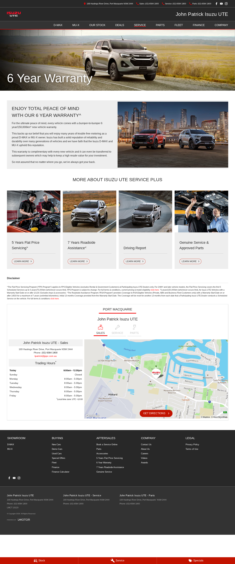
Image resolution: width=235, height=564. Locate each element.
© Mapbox (205, 417)
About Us (145, 449)
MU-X (75, 25)
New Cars (56, 444)
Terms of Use (192, 449)
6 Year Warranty (103, 462)
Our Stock (97, 25)
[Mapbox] (93, 416)
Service (140, 25)
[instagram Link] (226, 4)
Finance (199, 25)
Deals (119, 25)
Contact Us (146, 444)
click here (155, 290)
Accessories (102, 453)
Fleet (179, 25)
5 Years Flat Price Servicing (109, 458)
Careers (144, 453)
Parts (160, 25)
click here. (54, 299)
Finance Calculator (60, 472)
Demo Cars (57, 449)
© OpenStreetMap (219, 417)
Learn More (21, 261)
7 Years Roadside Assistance (110, 467)
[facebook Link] (216, 4)
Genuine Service (104, 472)
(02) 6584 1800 (49, 352)
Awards (144, 462)
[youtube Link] (221, 4)
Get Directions (154, 413)
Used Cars (57, 453)
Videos (144, 458)
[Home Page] (14, 14)
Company (221, 25)
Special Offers (58, 458)
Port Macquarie (117, 309)
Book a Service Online (106, 444)
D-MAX (58, 25)
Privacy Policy (192, 444)
